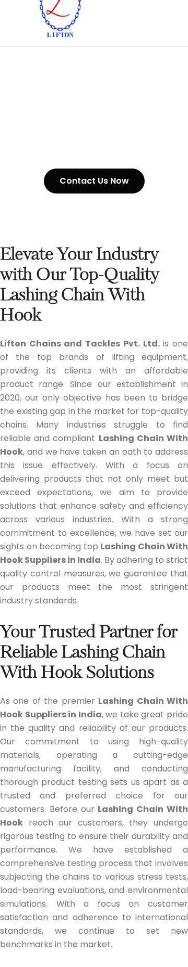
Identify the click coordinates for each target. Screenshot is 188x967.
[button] (94, 181)
